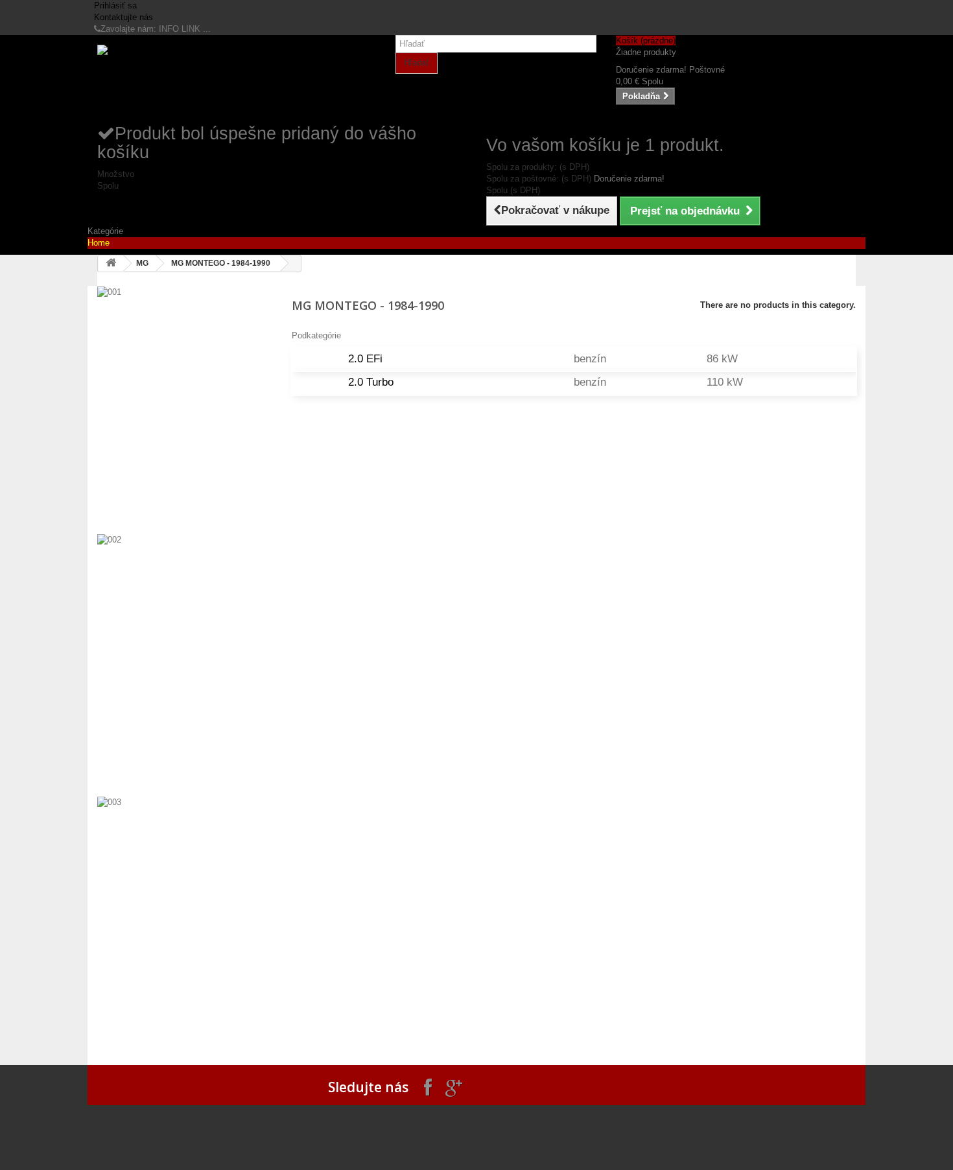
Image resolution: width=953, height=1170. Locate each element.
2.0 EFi (365, 359)
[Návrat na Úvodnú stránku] (111, 263)
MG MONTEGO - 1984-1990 (220, 263)
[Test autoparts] (217, 79)
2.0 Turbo (371, 382)
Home (99, 243)
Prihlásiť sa (115, 5)
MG (142, 263)
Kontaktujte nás (123, 17)
